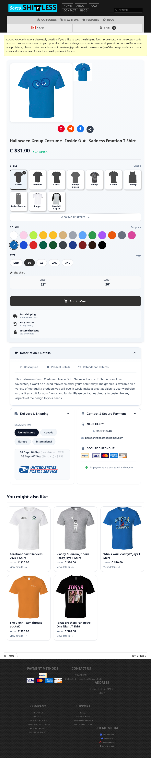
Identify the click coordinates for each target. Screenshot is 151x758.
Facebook (108, 734)
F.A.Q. (94, 5)
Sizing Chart (83, 716)
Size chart (19, 272)
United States (26, 432)
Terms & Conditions (38, 724)
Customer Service (83, 720)
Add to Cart (78, 301)
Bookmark (108, 746)
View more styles (73, 217)
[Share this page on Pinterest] (61, 128)
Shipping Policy (38, 732)
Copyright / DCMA (83, 724)
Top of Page (139, 655)
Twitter (108, 738)
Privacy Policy (38, 720)
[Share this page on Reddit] (70, 128)
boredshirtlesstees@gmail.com (104, 437)
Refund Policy (38, 728)
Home (68, 5)
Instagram (108, 742)
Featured (92, 19)
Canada (48, 432)
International (44, 441)
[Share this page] (90, 129)
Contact (70, 10)
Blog (83, 10)
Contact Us (38, 716)
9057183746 (104, 431)
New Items (71, 19)
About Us (38, 712)
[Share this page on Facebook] (80, 128)
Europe (22, 441)
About (81, 5)
